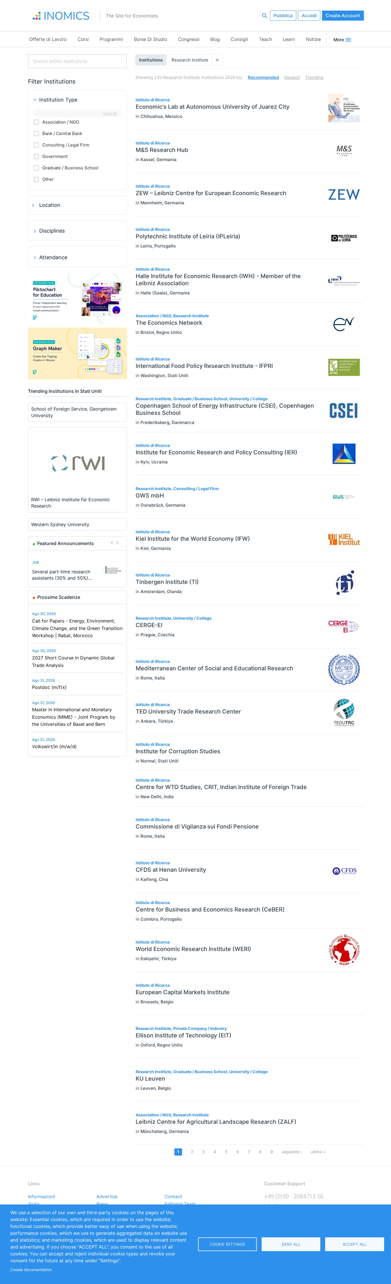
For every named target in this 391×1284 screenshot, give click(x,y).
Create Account (343, 15)
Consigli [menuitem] (239, 39)
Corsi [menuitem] (83, 39)
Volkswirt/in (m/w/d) (54, 746)
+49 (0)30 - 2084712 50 (293, 1196)
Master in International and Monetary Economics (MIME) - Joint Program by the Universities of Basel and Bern (73, 717)
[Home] (60, 16)
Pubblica (283, 15)
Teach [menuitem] (265, 39)
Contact (173, 1196)
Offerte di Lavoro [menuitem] (47, 39)
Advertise (106, 1196)
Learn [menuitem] (289, 39)
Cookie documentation (31, 1269)
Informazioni (41, 1196)
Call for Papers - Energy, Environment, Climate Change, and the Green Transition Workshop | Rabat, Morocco (77, 628)
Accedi (309, 15)
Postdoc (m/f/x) (49, 687)
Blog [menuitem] (215, 39)
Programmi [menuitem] (111, 39)
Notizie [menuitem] (313, 39)
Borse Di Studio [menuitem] (150, 39)
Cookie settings (227, 1244)
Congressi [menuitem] (189, 39)
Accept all (355, 1244)
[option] (77, 569)
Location (49, 205)
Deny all (291, 1244)
